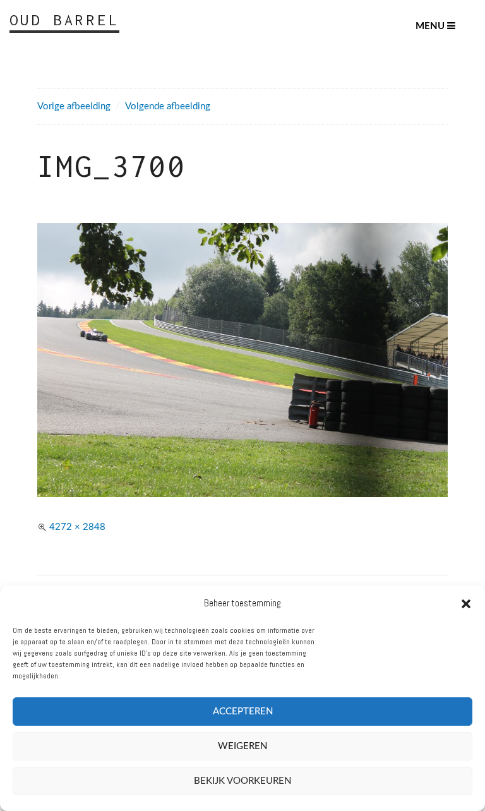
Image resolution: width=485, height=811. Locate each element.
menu (431, 26)
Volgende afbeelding (167, 106)
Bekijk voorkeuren (242, 781)
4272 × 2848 (77, 527)
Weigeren (242, 746)
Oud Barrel (64, 19)
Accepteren (243, 711)
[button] (466, 604)
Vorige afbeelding (74, 106)
